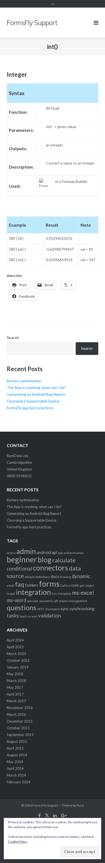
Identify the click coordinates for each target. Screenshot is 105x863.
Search (13, 337)
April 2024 (15, 640)
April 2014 (15, 768)
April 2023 (15, 647)
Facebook (39, 815)
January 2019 (18, 667)
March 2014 (16, 775)
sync (65, 608)
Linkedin (55, 815)
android (44, 552)
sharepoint (52, 609)
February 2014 (18, 782)
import (89, 585)
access (11, 553)
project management (73, 601)
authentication (74, 553)
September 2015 (20, 735)
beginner (22, 559)
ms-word (16, 600)
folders (31, 585)
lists (54, 593)
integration (33, 592)
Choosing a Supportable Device (33, 401)
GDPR (75, 585)
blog (44, 559)
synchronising (81, 608)
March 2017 (16, 701)
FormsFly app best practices (30, 407)
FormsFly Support (45, 805)
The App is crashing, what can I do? (36, 387)
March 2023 (16, 654)
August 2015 (17, 741)
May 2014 (15, 762)
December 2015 (20, 721)
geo (82, 585)
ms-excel (83, 592)
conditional (19, 569)
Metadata (64, 593)
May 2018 (15, 674)
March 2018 (16, 681)
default (30, 577)
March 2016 (16, 714)
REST (40, 609)
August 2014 (17, 755)
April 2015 (15, 748)
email (10, 585)
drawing (65, 577)
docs (55, 576)
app (60, 553)
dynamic (81, 576)
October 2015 (18, 728)
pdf (56, 601)
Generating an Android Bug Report (36, 394)
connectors (50, 567)
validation (49, 616)
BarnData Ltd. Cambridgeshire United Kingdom (19, 462)
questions (21, 607)
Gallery (65, 585)
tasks (13, 616)
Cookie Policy (17, 842)
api (54, 552)
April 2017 (15, 694)
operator (32, 601)
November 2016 (20, 708)
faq (19, 584)
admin (26, 551)
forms (49, 583)
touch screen (28, 616)
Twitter (47, 815)
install (11, 593)
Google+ (64, 815)
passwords (46, 601)
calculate (64, 560)
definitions (43, 577)
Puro (80, 805)
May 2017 (15, 687)
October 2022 (18, 660)
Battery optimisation (24, 380)
